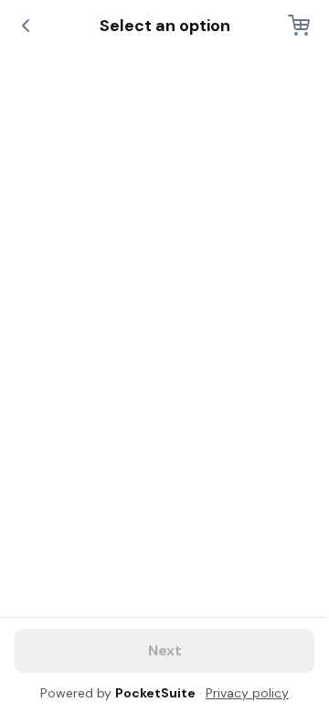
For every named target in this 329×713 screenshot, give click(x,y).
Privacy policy (247, 693)
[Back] (26, 26)
